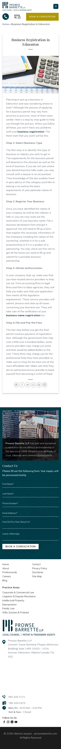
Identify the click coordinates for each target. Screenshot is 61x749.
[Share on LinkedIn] (44, 384)
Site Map (37, 576)
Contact (36, 564)
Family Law (8, 608)
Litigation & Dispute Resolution (19, 596)
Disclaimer (37, 572)
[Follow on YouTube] (16, 722)
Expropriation (9, 604)
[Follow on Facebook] (4, 722)
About (5, 568)
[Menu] (55, 6)
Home (5, 24)
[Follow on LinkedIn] (12, 722)
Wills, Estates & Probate (15, 612)
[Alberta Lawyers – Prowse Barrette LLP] (17, 6)
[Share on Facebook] (22, 384)
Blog (4, 580)
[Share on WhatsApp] (16, 384)
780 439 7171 (16, 696)
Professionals (9, 572)
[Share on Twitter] (27, 384)
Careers (6, 576)
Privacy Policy (39, 568)
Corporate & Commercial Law (18, 592)
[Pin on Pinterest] (39, 384)
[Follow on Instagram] (8, 722)
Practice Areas (11, 587)
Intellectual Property (13, 600)
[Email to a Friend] (33, 384)
